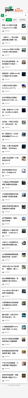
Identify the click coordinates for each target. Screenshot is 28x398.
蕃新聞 (9, 19)
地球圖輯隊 (22, 19)
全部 (3, 19)
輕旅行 (15, 19)
